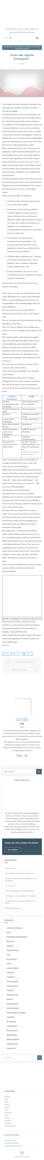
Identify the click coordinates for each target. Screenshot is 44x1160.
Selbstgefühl (7, 1112)
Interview (10, 999)
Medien (6, 1107)
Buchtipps (10, 946)
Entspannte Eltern (13, 950)
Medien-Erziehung (13, 1039)
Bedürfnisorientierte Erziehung (17, 937)
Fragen (6, 1115)
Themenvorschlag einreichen (13, 1146)
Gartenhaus (10, 972)
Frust (8, 954)
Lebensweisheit (12, 1026)
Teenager (28, 46)
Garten (9, 963)
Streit (6, 1110)
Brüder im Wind (10, 868)
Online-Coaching (12, 1044)
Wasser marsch (10, 886)
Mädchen (7, 1096)
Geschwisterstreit (12, 981)
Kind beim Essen (12, 1004)
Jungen (6, 1099)
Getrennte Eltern (12, 986)
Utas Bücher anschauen (11, 1143)
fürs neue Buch (12, 959)
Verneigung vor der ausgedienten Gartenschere (20, 896)
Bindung (6, 1118)
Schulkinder (19, 46)
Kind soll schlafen (13, 1008)
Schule (6, 1102)
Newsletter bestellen (10, 1140)
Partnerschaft (11, 1048)
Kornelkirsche (11, 1021)
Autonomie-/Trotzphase (15, 928)
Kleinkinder (8, 46)
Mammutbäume (12, 1035)
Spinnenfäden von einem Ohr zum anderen (19, 873)
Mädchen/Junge (12, 1030)
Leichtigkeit (8, 1123)
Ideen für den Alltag (10, 1126)
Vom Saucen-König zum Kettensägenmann (19, 891)
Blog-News (10, 941)
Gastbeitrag (10, 977)
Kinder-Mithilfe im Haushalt (16, 1012)
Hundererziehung (12, 995)
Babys (9, 932)
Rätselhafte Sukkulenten (13, 908)
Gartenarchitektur (12, 968)
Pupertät (6, 1104)
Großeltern (10, 990)
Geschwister (8, 1121)
